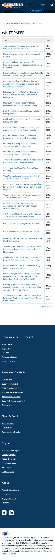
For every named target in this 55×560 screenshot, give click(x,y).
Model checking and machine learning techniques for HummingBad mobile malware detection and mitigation (23, 187)
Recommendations (9, 357)
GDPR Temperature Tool (11, 388)
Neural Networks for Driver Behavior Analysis (21, 232)
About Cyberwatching (10, 490)
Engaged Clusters (9, 499)
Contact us (6, 494)
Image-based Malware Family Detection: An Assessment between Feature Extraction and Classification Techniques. (21, 84)
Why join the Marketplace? (12, 392)
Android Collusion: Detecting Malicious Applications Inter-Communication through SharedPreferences (20, 206)
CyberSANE (26, 23)
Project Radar (7, 344)
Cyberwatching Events (11, 432)
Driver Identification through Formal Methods (21, 224)
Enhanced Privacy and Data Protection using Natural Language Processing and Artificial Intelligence (20, 94)
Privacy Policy (27, 551)
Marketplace (7, 380)
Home (4, 23)
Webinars (5, 353)
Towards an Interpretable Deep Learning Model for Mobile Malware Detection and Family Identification (22, 249)
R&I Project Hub (14, 23)
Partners (5, 503)
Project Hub (6, 349)
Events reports (8, 472)
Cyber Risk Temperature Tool (13, 401)
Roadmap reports (8, 455)
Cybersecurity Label (10, 384)
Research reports (9, 459)
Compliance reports (10, 463)
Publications (7, 428)
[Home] (14, 5)
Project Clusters (8, 361)
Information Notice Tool (11, 397)
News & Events (8, 424)
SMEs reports (7, 467)
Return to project (46, 306)
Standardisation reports (11, 450)
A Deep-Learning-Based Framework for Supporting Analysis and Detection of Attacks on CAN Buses (22, 65)
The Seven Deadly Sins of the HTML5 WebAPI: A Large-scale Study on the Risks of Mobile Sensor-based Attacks (22, 298)
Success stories (8, 405)
